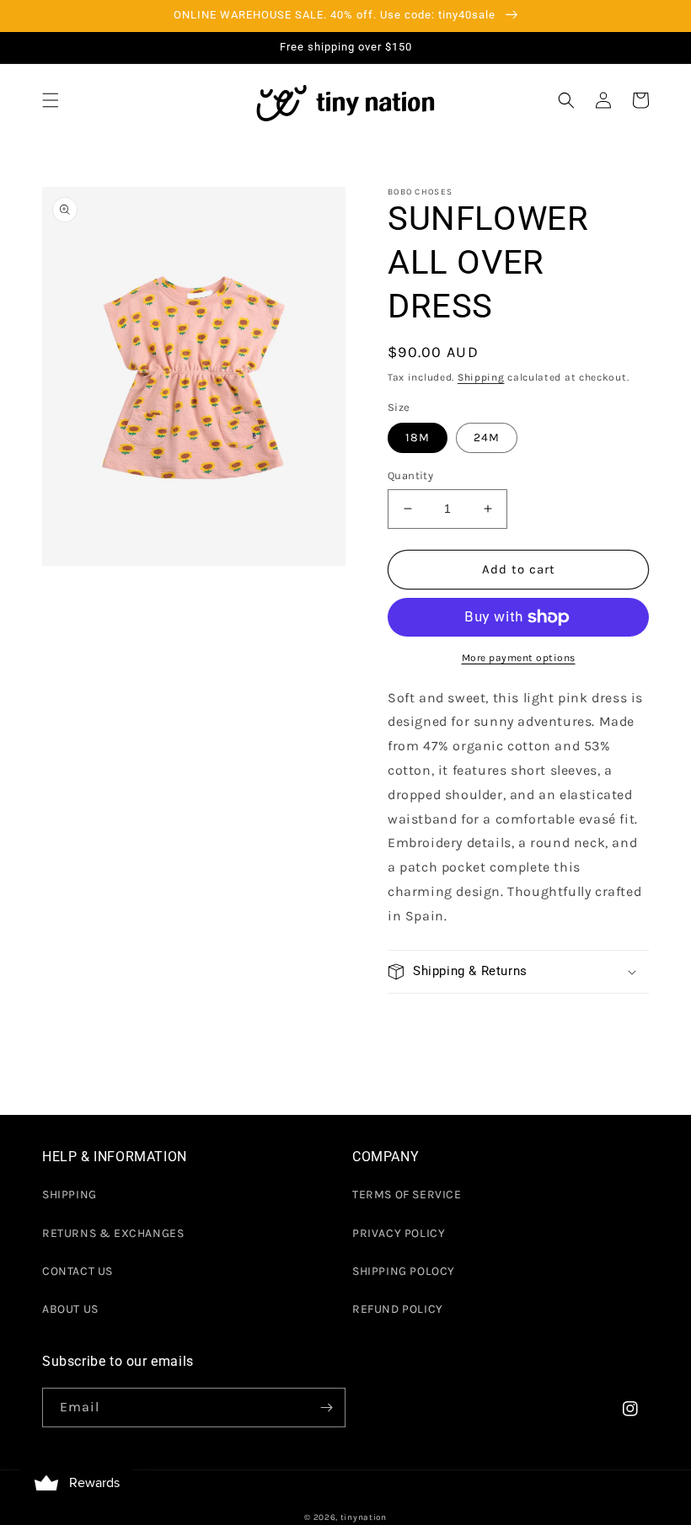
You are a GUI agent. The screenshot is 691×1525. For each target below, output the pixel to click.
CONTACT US (77, 1271)
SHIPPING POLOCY (403, 1271)
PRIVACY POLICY (398, 1233)
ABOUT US (70, 1309)
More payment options (519, 658)
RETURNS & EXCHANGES (113, 1233)
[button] (50, 100)
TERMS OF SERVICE (407, 1194)
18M (417, 437)
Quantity (410, 475)
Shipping (481, 377)
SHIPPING (69, 1194)
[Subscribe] (326, 1407)
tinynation (363, 1517)
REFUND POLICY (397, 1309)
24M (487, 437)
